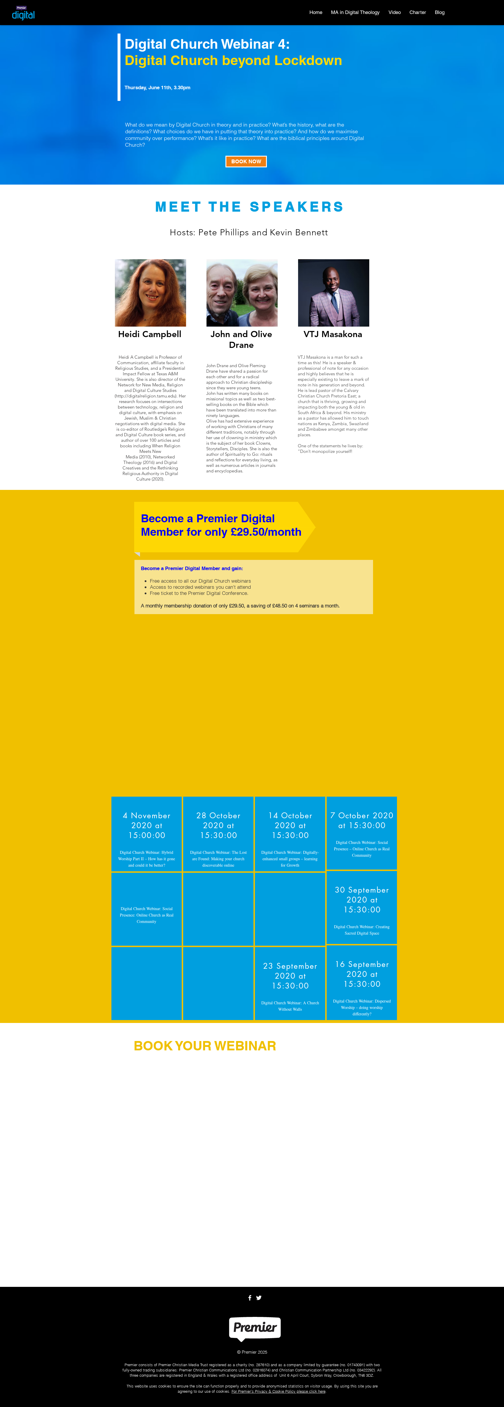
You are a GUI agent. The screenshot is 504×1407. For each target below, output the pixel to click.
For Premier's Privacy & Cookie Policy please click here (279, 1391)
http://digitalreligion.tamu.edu (145, 396)
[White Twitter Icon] (258, 1297)
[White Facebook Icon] (249, 1297)
